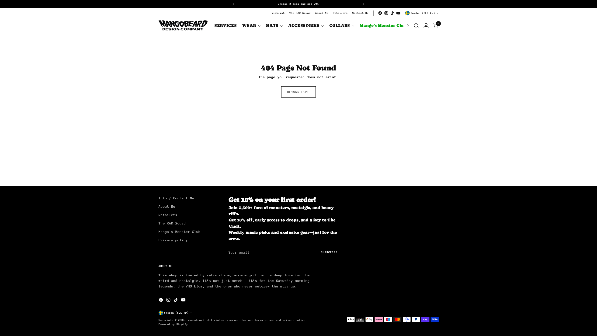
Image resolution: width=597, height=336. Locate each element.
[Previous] (234, 4)
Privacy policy (173, 240)
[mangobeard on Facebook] (380, 13)
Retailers (168, 215)
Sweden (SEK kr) (423, 13)
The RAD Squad (172, 223)
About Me (167, 206)
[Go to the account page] (426, 25)
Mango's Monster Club (180, 232)
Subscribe (329, 252)
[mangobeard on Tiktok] (392, 13)
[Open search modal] (416, 25)
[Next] (363, 4)
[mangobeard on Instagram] (386, 13)
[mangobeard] (183, 25)
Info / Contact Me (176, 198)
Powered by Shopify (173, 324)
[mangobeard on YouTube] (398, 13)
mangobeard (196, 320)
